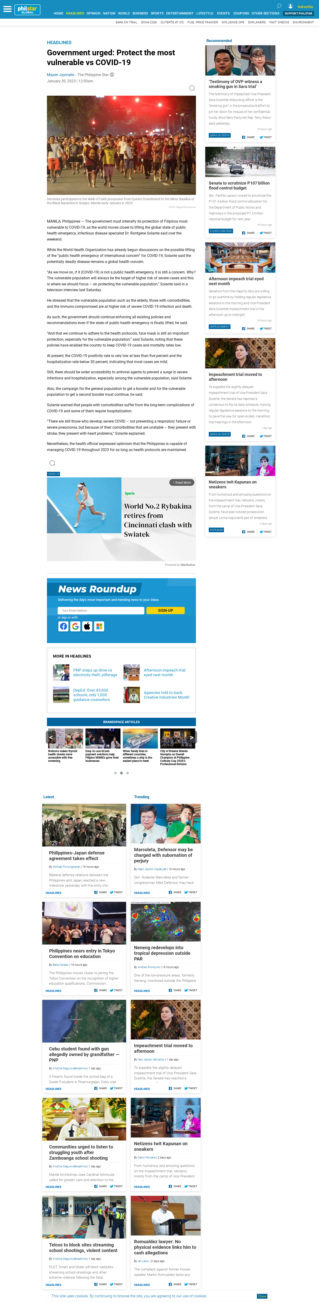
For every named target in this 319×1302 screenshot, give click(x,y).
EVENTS (223, 13)
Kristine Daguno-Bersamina (70, 1068)
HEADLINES (75, 13)
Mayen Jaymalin (60, 75)
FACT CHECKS (279, 22)
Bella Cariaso (61, 964)
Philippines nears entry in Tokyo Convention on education (82, 953)
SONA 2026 (149, 22)
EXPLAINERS (257, 22)
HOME (58, 13)
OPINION (93, 13)
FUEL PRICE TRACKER (203, 22)
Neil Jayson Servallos (151, 1059)
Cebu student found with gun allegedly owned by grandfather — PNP (84, 1054)
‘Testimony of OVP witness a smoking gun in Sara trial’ (235, 84)
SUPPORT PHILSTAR (298, 13)
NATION (109, 13)
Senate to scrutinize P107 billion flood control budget (239, 185)
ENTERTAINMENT (180, 13)
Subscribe (305, 7)
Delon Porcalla (147, 1157)
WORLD (124, 13)
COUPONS (241, 13)
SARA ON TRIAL (126, 22)
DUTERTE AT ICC (172, 22)
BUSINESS (140, 13)
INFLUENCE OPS (233, 22)
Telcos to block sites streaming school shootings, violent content (83, 1247)
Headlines (59, 42)
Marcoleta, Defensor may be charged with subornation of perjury (163, 855)
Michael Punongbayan (66, 866)
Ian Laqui (143, 1261)
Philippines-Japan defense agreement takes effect (77, 855)
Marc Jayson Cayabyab (152, 869)
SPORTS (157, 13)
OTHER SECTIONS (265, 13)
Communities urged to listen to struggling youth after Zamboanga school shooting (81, 1152)
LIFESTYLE (204, 13)
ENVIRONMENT (303, 22)
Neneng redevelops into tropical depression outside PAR (162, 953)
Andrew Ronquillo (149, 967)
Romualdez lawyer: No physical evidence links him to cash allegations (165, 1247)
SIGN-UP (165, 610)
